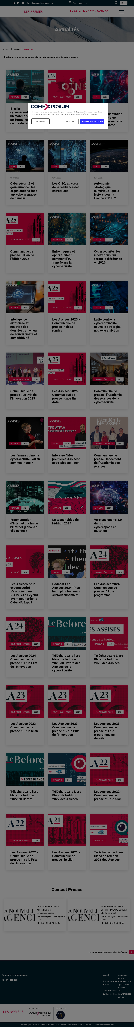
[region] (68, 116)
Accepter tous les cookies (92, 121)
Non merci (70, 121)
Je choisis (40, 121)
